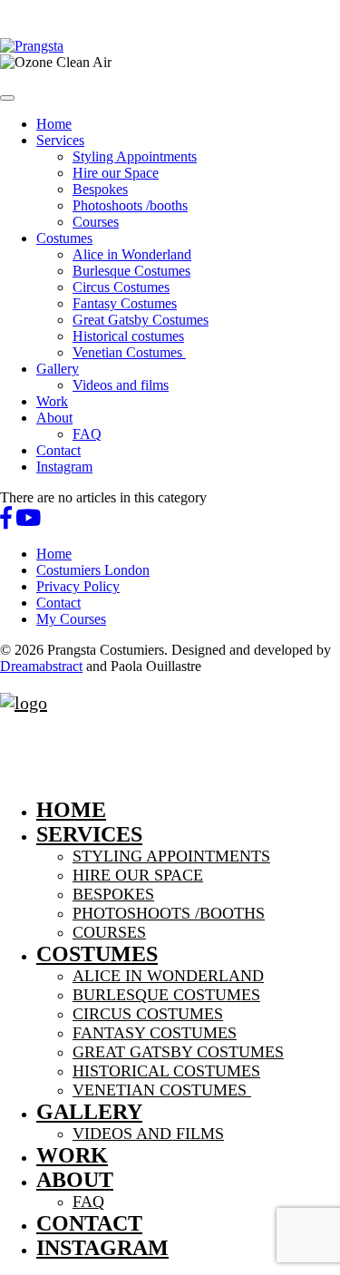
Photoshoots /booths (130, 205)
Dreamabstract (41, 666)
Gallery (57, 368)
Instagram (64, 466)
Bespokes (100, 189)
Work (52, 401)
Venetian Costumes (129, 352)
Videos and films (121, 385)
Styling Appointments (135, 156)
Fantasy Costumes (125, 303)
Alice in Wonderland (132, 254)
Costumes (64, 238)
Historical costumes (128, 336)
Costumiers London (93, 570)
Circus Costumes (121, 287)
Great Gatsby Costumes (141, 319)
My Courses (71, 619)
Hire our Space (116, 172)
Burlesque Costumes (131, 270)
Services (60, 140)
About (54, 417)
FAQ (87, 434)
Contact (58, 450)
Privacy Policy (78, 586)
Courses (96, 221)
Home (54, 123)
